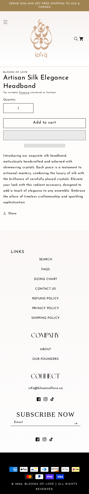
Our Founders (45, 359)
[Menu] (4, 38)
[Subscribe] (75, 423)
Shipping (24, 92)
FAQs (45, 269)
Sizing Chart (45, 279)
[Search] (76, 38)
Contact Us (45, 289)
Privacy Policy (45, 308)
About (45, 349)
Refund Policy (45, 298)
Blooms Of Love (39, 484)
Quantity (9, 99)
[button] (44, 135)
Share (12, 213)
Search (45, 259)
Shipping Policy (45, 318)
